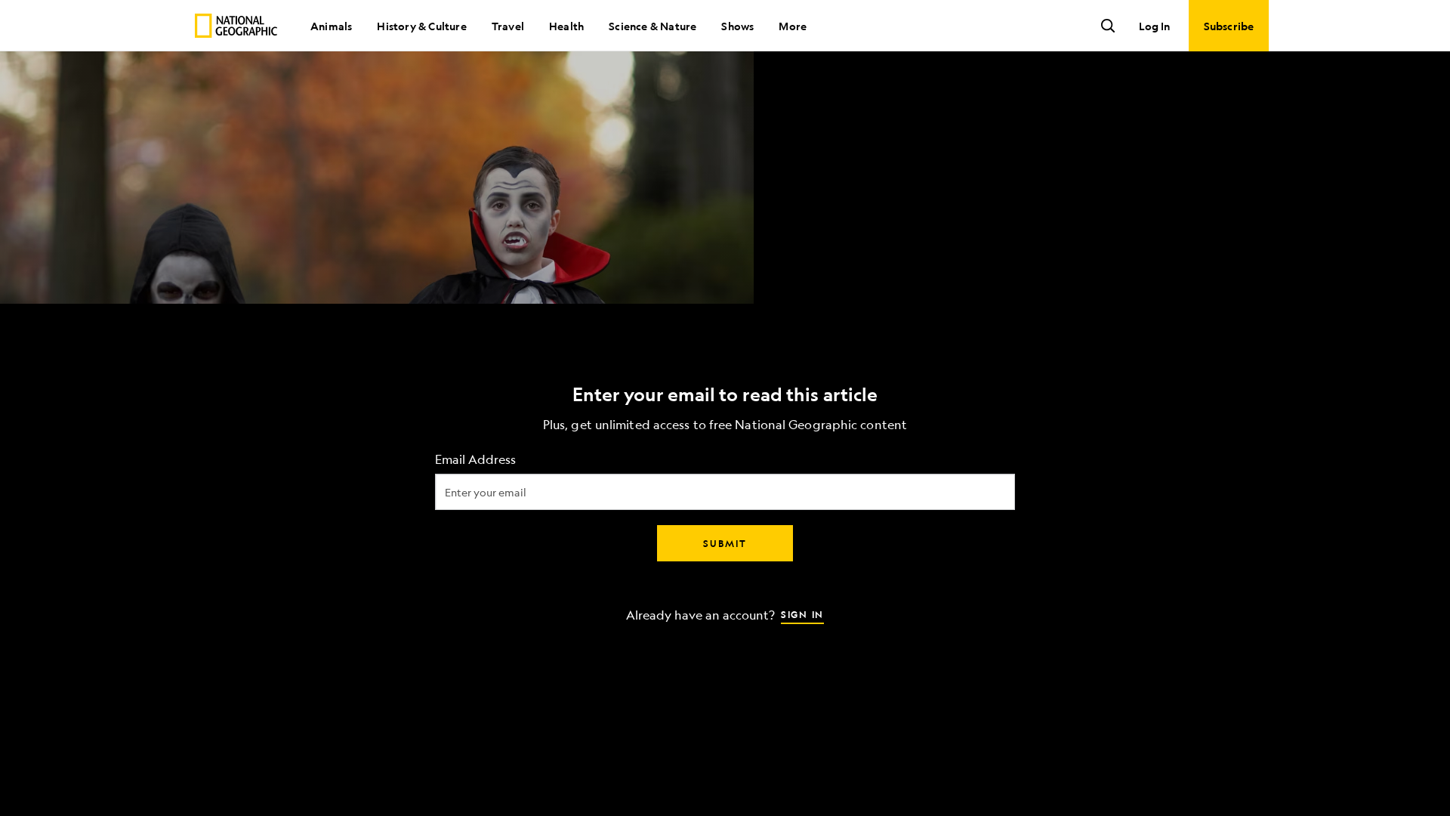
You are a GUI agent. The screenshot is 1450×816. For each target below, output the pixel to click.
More (793, 25)
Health (566, 25)
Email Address (475, 460)
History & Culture (421, 25)
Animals (331, 25)
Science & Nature (652, 25)
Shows (737, 25)
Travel (508, 25)
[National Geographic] (236, 26)
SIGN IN (802, 614)
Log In (1154, 25)
